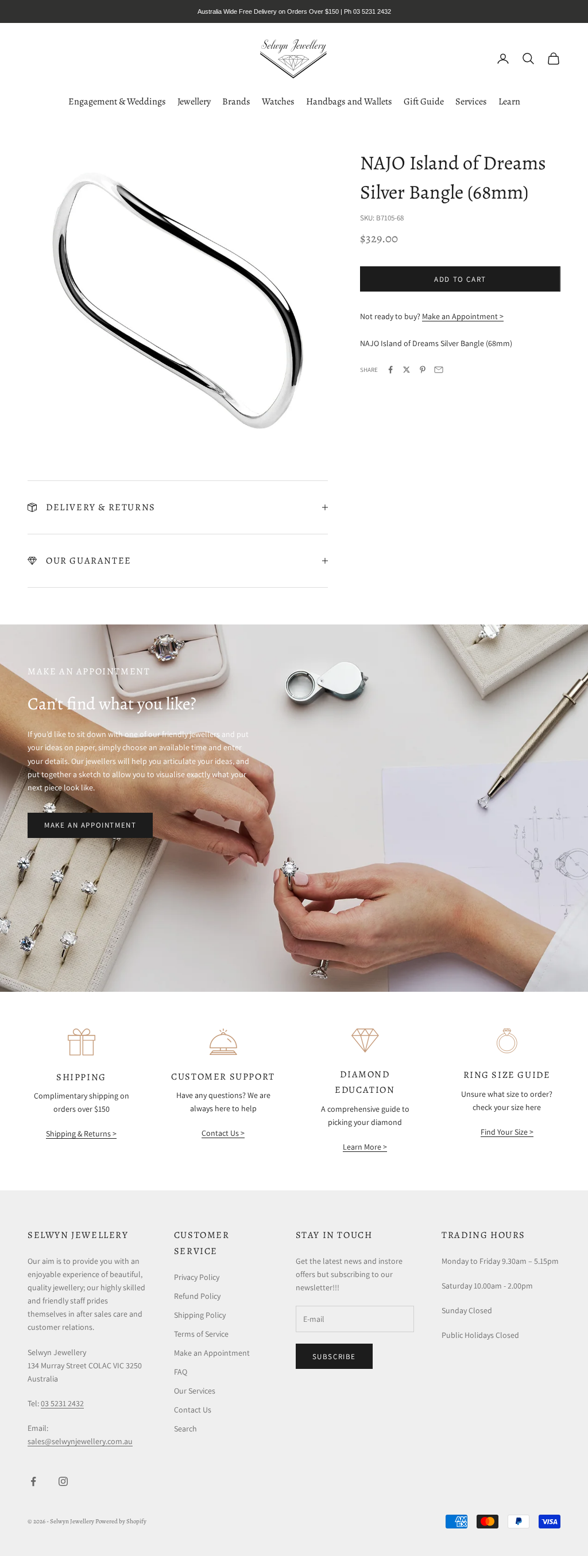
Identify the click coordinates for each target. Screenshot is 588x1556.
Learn (509, 101)
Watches (278, 101)
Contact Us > (223, 1133)
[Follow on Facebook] (33, 1481)
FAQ (180, 1372)
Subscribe (334, 1356)
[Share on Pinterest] (422, 369)
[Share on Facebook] (390, 369)
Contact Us (192, 1409)
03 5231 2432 (62, 1403)
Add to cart (460, 279)
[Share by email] (438, 369)
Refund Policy (197, 1296)
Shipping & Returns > (81, 1133)
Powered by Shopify (120, 1521)
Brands (236, 101)
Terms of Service (201, 1334)
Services (471, 101)
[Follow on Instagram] (63, 1481)
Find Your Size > (507, 1132)
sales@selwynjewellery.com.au (80, 1441)
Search (185, 1428)
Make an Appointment (90, 825)
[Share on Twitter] (406, 369)
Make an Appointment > (463, 316)
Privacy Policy (196, 1277)
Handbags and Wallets (349, 101)
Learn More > (365, 1147)
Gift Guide (424, 101)
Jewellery (194, 101)
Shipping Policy (200, 1315)
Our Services (194, 1391)
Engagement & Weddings (117, 101)
